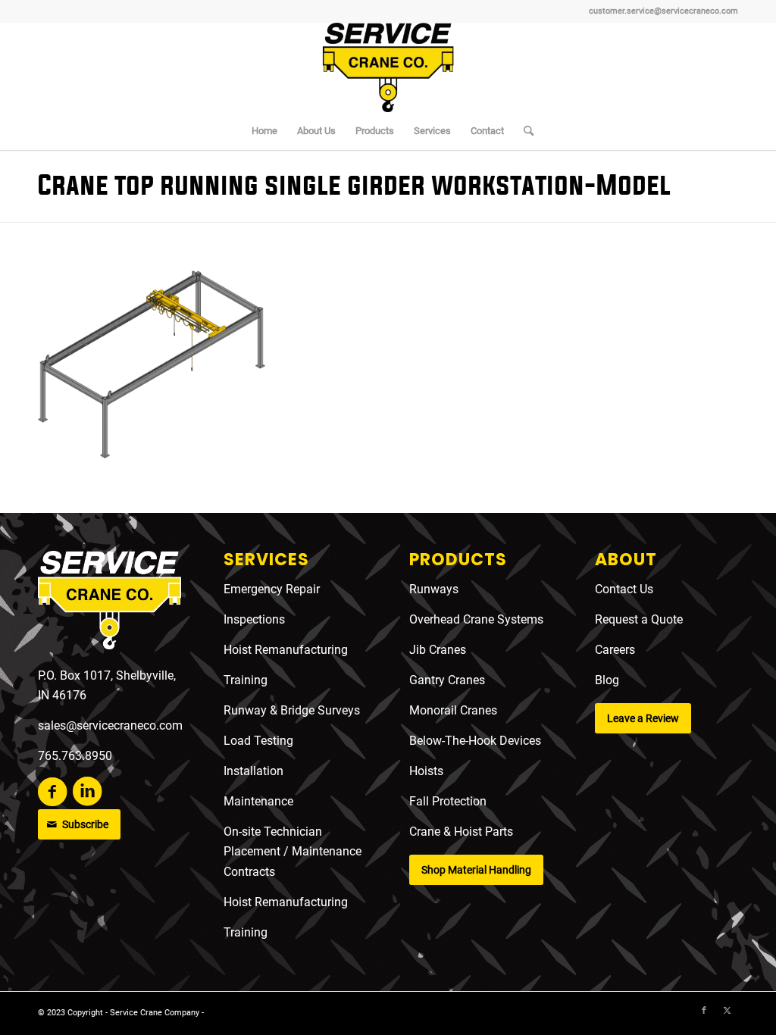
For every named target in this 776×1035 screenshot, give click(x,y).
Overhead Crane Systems (476, 619)
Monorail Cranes (453, 710)
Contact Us (624, 589)
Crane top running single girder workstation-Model (354, 186)
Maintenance (258, 801)
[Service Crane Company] (388, 67)
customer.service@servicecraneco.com (663, 11)
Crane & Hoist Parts (461, 831)
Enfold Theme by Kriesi (249, 1013)
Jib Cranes (437, 650)
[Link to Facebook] (704, 1010)
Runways (433, 589)
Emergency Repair (272, 589)
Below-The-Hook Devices (475, 740)
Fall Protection (448, 801)
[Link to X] (726, 1010)
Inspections (254, 619)
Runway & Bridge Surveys (292, 710)
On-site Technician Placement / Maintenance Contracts (292, 851)
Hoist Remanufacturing (286, 650)
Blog (607, 680)
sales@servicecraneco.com (110, 725)
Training (246, 680)
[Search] (524, 131)
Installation (253, 771)
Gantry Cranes (447, 680)
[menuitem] (264, 131)
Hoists (426, 771)
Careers (615, 650)
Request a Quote (639, 619)
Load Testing (258, 740)
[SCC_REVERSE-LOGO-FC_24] (109, 603)
